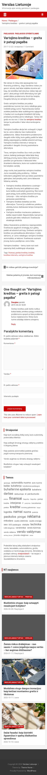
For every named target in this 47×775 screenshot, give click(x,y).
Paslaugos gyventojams (27, 34)
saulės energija (35, 521)
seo (6, 524)
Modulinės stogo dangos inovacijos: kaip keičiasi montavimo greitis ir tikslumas (22, 691)
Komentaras (9, 343)
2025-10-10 (8, 742)
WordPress (31, 771)
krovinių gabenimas (28, 507)
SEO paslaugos (15, 525)
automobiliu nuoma (21, 482)
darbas (8, 493)
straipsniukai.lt (23, 553)
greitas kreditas (21, 253)
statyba (25, 524)
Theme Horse (26, 767)
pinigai (21, 516)
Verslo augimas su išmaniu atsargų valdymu (22, 459)
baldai (7, 485)
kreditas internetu (11, 255)
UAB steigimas (9, 528)
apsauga (7, 483)
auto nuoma (37, 483)
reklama (33, 516)
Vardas (7, 374)
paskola (35, 512)
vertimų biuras (8, 535)
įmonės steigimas (21, 535)
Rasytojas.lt (19, 609)
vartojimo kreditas (33, 119)
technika (35, 524)
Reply (13, 324)
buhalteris (36, 489)
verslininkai (21, 528)
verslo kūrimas (34, 528)
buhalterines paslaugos (31, 486)
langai (38, 507)
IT (22, 503)
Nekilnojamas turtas (14, 597)
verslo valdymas (29, 532)
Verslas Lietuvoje (16, 4)
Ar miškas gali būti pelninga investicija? (22, 267)
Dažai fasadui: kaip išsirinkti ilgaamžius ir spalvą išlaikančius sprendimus (20, 735)
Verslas (28, 638)
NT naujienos (11, 569)
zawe (17, 698)
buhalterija (16, 485)
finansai (11, 253)
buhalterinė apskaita (17, 489)
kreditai (31, 253)
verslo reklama (10, 532)
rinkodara (8, 520)
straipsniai (19, 47)
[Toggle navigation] (5, 15)
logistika (8, 512)
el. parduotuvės (32, 494)
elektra (6, 499)
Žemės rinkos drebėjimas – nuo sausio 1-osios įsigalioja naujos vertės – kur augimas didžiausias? (23, 647)
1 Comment (29, 47)
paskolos (10, 516)
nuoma (27, 511)
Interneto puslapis (11, 396)
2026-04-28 (8, 609)
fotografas (26, 499)
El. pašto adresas (11, 385)
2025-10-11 (8, 698)
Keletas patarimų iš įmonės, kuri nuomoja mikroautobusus (24, 276)
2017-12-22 (8, 47)
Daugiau (14, 302)
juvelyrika (27, 503)
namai (17, 512)
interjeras (15, 502)
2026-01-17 (8, 653)
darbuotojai (19, 494)
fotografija (33, 499)
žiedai (31, 535)
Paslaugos (9, 34)
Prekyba (28, 597)
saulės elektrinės (21, 521)
